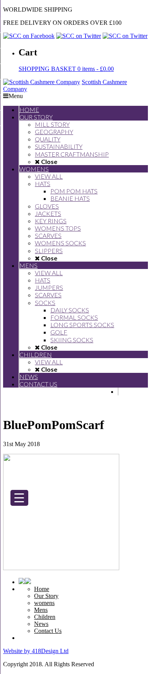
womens (44, 603)
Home (41, 589)
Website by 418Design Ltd (36, 651)
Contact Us (48, 630)
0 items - (66, 69)
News (41, 624)
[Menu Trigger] (19, 498)
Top (142, 663)
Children (44, 617)
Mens (41, 610)
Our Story (46, 596)
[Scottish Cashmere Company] (41, 82)
